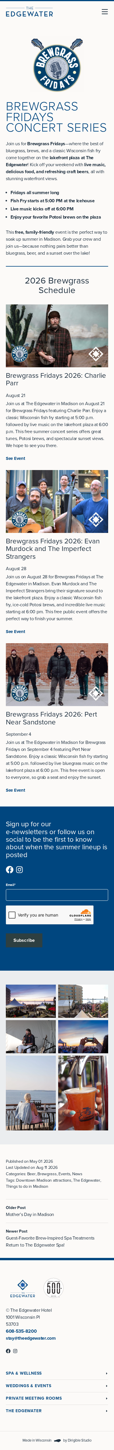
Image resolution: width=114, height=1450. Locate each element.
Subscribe (24, 940)
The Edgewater (24, 1410)
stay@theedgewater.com (31, 1338)
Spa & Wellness (24, 1373)
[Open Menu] (107, 12)
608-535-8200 (21, 1331)
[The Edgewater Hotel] (29, 12)
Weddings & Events (28, 1385)
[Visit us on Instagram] (19, 869)
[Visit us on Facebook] (9, 869)
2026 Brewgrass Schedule (57, 285)
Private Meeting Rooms (34, 1398)
